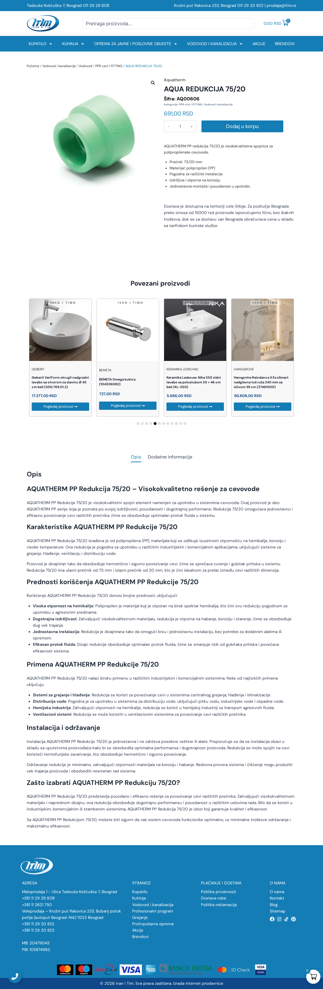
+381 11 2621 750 (37, 904)
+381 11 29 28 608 (38, 898)
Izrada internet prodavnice (198, 983)
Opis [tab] (136, 457)
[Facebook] (272, 919)
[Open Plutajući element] (15, 976)
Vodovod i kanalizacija (212, 43)
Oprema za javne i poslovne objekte (132, 43)
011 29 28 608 (96, 5)
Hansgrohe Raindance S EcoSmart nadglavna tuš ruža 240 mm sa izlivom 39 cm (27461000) (261, 382)
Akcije (259, 43)
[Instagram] (279, 919)
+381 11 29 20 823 (38, 930)
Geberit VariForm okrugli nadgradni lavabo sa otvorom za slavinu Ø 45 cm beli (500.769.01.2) (60, 382)
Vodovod (85, 66)
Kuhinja (70, 43)
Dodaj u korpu (242, 126)
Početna (33, 66)
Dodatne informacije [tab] (170, 457)
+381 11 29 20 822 (38, 923)
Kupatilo (37, 43)
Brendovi (284, 43)
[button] (153, 83)
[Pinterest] (293, 919)
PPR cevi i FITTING (108, 66)
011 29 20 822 (250, 5)
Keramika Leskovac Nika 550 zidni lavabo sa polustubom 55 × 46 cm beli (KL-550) (193, 382)
